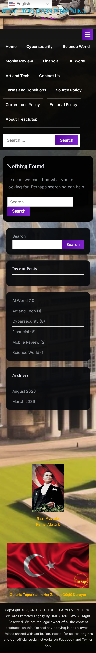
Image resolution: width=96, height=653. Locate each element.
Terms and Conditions (26, 90)
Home (11, 46)
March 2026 (23, 401)
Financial (51, 61)
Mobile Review (19, 61)
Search (19, 236)
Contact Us (49, 75)
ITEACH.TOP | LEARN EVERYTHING (44, 11)
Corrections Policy (23, 104)
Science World (76, 46)
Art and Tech (17, 75)
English (22, 4)
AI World (77, 61)
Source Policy (69, 90)
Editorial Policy (63, 104)
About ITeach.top (21, 119)
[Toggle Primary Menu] (87, 34)
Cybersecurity (39, 46)
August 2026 (24, 391)
